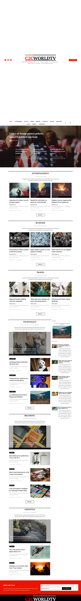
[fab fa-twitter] (8, 60)
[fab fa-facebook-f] (5, 60)
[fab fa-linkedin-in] (11, 60)
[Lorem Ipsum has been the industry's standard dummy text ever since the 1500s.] (19, 195)
